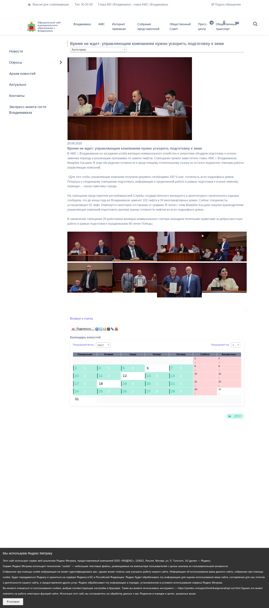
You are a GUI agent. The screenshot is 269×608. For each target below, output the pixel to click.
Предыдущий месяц (83, 344)
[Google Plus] (116, 328)
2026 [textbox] (235, 345)
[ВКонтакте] (97, 328)
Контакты (17, 96)
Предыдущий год (220, 344)
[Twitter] (101, 328)
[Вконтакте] (237, 27)
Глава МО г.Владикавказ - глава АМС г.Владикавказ (133, 4)
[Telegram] (211, 27)
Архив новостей (22, 73)
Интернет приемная (119, 27)
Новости (16, 51)
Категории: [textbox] (79, 49)
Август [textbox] (101, 345)
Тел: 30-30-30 (84, 4)
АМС (101, 24)
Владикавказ (82, 24)
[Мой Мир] (109, 328)
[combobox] (98, 49)
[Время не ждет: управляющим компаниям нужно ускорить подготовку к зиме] (89, 260)
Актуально (17, 84)
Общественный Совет (180, 27)
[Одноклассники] (224, 27)
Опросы (15, 62)
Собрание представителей (148, 27)
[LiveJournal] (112, 328)
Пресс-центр (202, 27)
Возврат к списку (81, 318)
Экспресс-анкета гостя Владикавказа (27, 109)
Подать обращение (227, 4)
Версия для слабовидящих (51, 4)
